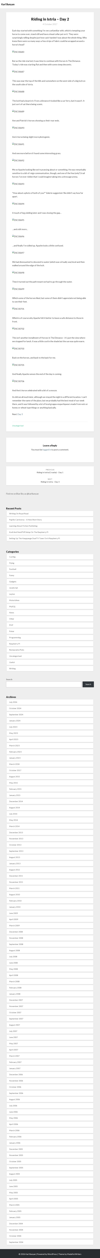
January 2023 (14, 758)
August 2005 (14, 1174)
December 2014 (16, 801)
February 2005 (15, 1211)
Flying (11, 563)
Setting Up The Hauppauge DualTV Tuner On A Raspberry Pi (34, 538)
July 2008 (13, 956)
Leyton (12, 594)
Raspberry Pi (14, 643)
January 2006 (14, 1143)
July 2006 (13, 1105)
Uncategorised (17, 425)
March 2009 (14, 925)
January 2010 (14, 907)
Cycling (12, 557)
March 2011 (14, 888)
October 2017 (15, 770)
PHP (11, 625)
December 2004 (16, 1223)
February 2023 (15, 752)
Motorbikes (14, 600)
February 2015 (15, 789)
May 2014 (13, 820)
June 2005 (13, 1186)
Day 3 (20, 414)
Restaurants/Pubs (16, 650)
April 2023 (13, 739)
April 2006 (13, 1124)
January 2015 (14, 795)
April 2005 (13, 1198)
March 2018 (14, 764)
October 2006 (15, 1087)
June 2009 (13, 913)
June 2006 (13, 1112)
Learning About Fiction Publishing (23, 526)
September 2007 (16, 1018)
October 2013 (15, 845)
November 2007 (16, 1006)
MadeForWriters (74, 1254)
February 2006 (15, 1136)
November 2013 (16, 838)
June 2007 (13, 1037)
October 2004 (15, 1236)
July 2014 (13, 814)
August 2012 (14, 869)
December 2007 (16, 1000)
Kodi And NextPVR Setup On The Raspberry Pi (28, 532)
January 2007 (14, 1068)
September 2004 (16, 1242)
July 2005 (13, 1180)
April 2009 (13, 919)
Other (11, 619)
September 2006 (16, 1093)
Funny (11, 575)
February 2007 (15, 1062)
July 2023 (13, 727)
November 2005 (16, 1155)
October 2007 (15, 1012)
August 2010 (14, 894)
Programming (15, 637)
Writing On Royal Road (18, 513)
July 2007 (13, 1031)
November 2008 (16, 938)
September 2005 (16, 1167)
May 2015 (13, 783)
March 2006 (14, 1130)
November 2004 (16, 1230)
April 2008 (13, 975)
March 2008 (14, 981)
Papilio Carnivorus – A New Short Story (25, 519)
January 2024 (14, 720)
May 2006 (13, 1118)
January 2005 (14, 1217)
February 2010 (15, 901)
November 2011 (16, 882)
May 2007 (13, 1043)
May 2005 (13, 1192)
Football (12, 569)
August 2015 (14, 776)
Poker (11, 631)
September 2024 (16, 714)
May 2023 (13, 733)
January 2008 (14, 994)
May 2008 (13, 969)
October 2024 (15, 708)
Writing (12, 668)
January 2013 (14, 863)
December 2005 (16, 1149)
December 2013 (16, 832)
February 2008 (15, 987)
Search (9, 679)
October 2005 (15, 1161)
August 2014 (14, 807)
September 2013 (16, 851)
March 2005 (14, 1205)
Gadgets (12, 581)
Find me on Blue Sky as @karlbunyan (22, 493)
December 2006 (16, 1074)
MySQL (12, 606)
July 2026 (13, 702)
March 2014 (14, 826)
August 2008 (14, 950)
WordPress (52, 1254)
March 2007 (14, 1056)
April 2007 (13, 1049)
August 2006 (14, 1099)
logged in (47, 449)
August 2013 (14, 857)
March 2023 (14, 745)
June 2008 (13, 963)
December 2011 (16, 876)
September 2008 (16, 944)
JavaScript (13, 588)
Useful (12, 662)
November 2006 (16, 1080)
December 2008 (16, 932)
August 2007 (14, 1025)
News (11, 612)
